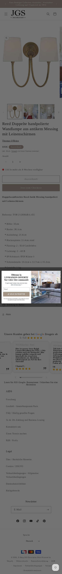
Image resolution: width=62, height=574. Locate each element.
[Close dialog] (58, 272)
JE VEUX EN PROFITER (16, 294)
